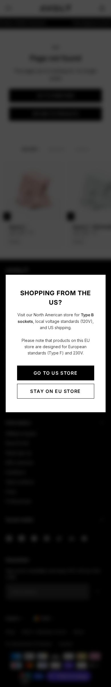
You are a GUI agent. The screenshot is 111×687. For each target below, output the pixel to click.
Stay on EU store (55, 391)
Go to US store (55, 373)
